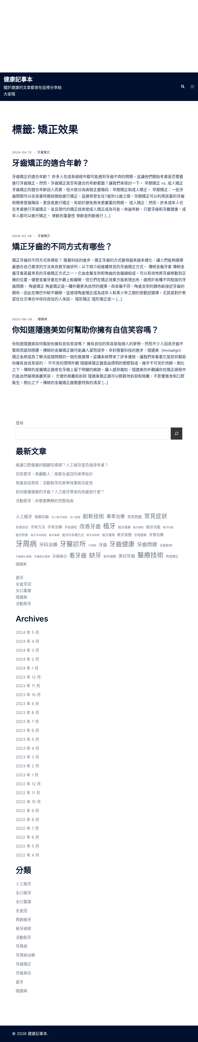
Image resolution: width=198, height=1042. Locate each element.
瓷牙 (19, 577)
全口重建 (75, 517)
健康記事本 (18, 79)
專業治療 (115, 516)
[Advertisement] (99, 36)
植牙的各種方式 (73, 535)
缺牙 (95, 555)
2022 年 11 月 (28, 792)
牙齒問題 (147, 545)
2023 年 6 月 (27, 730)
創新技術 (93, 516)
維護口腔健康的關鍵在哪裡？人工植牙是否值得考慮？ (62, 465)
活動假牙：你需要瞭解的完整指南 (45, 500)
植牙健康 (124, 527)
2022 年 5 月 (27, 846)
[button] (182, 87)
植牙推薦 (54, 535)
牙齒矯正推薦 (24, 556)
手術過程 (70, 527)
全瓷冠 (21, 910)
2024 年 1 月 (27, 668)
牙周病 (26, 544)
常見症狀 (155, 516)
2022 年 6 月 (27, 837)
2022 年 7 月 (27, 828)
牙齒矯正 (43, 152)
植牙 (109, 526)
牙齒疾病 (166, 545)
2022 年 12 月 (28, 783)
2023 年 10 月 (28, 694)
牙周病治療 (25, 955)
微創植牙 (23, 919)
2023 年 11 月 (28, 685)
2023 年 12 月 (28, 677)
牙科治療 (48, 545)
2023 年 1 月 (27, 774)
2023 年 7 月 (27, 721)
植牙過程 (23, 928)
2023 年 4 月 (27, 748)
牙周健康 (140, 535)
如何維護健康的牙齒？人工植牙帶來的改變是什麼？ (60, 491)
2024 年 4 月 (27, 641)
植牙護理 (108, 535)
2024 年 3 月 (27, 650)
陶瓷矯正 (172, 556)
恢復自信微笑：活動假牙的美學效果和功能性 (54, 482)
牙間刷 (92, 545)
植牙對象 (22, 535)
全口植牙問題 (59, 517)
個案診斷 (42, 516)
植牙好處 (168, 527)
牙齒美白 (59, 556)
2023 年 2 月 (27, 766)
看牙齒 (78, 555)
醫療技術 (150, 555)
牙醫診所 (73, 544)
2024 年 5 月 (27, 632)
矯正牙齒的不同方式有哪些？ (62, 246)
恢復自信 (22, 527)
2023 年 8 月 (27, 712)
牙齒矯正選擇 (42, 556)
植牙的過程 (93, 535)
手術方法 (38, 527)
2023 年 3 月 (27, 757)
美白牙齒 (127, 555)
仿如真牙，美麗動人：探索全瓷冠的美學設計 (54, 473)
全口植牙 (23, 892)
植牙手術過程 (39, 535)
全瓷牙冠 (23, 584)
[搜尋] (176, 434)
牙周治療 (156, 534)
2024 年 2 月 (27, 659)
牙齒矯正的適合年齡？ (50, 163)
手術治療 (55, 527)
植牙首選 (124, 534)
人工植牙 (24, 516)
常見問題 (134, 516)
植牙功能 (153, 527)
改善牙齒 (90, 526)
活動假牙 (23, 603)
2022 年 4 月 (27, 855)
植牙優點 (138, 527)
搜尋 (19, 423)
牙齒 (103, 544)
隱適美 (42, 319)
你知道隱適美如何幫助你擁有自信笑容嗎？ (85, 330)
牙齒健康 (121, 544)
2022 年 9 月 (27, 810)
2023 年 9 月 (27, 703)
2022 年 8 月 (27, 819)
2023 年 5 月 (27, 739)
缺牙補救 (110, 556)
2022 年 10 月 (28, 801)
